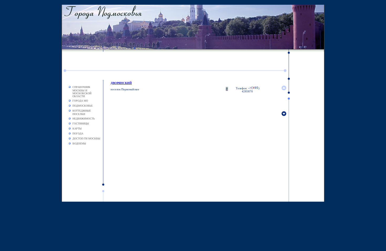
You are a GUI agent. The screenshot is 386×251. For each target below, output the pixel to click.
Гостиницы (80, 123)
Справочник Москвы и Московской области (81, 92)
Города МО (80, 100)
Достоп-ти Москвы (86, 138)
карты (77, 128)
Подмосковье (82, 105)
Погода (77, 133)
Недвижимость (83, 118)
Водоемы (79, 143)
